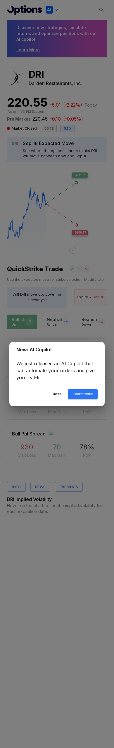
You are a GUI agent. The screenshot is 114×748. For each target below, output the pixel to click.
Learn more (83, 394)
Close (56, 394)
